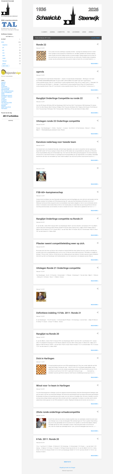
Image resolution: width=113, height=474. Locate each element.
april (3, 55)
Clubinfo (44, 32)
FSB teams (4, 108)
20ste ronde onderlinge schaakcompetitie (58, 412)
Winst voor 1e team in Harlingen (53, 385)
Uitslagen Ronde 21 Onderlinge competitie (58, 268)
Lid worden (75, 32)
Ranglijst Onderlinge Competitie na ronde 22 (59, 98)
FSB (68, 32)
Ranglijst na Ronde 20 (47, 333)
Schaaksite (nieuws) (6, 95)
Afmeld (91, 32)
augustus (4, 45)
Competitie (61, 32)
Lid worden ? (4, 104)
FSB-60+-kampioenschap (49, 192)
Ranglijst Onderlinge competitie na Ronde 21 (59, 218)
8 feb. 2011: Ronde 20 (47, 439)
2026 (2, 42)
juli (3, 47)
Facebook (4, 101)
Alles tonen (95, 38)
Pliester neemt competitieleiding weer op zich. (60, 243)
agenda (40, 71)
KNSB (2, 94)
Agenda (52, 32)
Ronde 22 (41, 44)
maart (3, 58)
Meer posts (67, 461)
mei (3, 53)
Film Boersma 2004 (6, 102)
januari (4, 63)
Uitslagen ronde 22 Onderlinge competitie (58, 121)
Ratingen (3, 105)
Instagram (4, 100)
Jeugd (84, 32)
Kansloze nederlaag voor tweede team (56, 142)
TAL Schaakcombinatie (7, 91)
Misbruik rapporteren (67, 470)
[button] (98, 44)
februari (4, 61)
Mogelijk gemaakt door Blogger (67, 467)
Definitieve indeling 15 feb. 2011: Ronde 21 (58, 312)
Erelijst (3, 85)
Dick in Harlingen (45, 358)
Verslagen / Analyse (6, 97)
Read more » (95, 63)
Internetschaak (5, 89)
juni (3, 50)
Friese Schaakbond (6, 92)
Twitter (3, 98)
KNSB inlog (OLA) (6, 107)
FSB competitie (5, 88)
